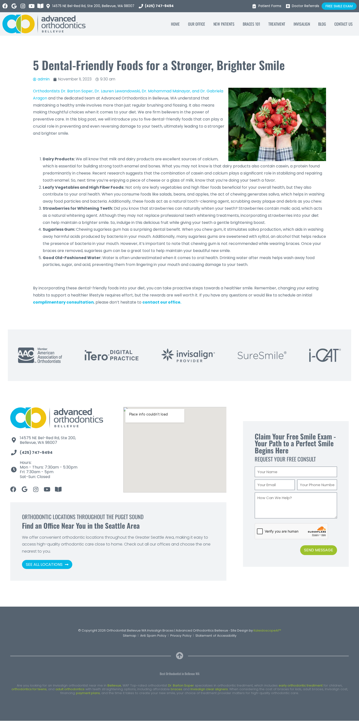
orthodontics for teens (29, 689)
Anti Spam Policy (153, 635)
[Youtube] (31, 6)
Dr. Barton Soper (181, 685)
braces (176, 689)
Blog (322, 24)
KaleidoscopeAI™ (267, 630)
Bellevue (114, 685)
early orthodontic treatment (301, 685)
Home (175, 24)
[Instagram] (22, 6)
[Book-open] (40, 6)
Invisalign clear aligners (209, 689)
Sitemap (129, 635)
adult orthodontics (69, 689)
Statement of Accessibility (215, 635)
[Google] (14, 6)
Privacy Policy (180, 635)
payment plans (88, 693)
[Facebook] (5, 6)
